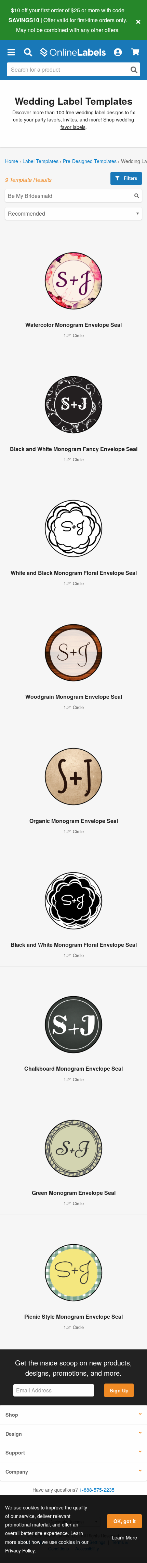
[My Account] (117, 52)
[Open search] (134, 69)
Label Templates (40, 161)
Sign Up (119, 1390)
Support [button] (15, 1452)
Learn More (124, 1537)
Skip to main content (25, 24)
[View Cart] (135, 52)
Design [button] (13, 1433)
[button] (11, 52)
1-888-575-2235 (97, 1489)
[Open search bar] (28, 52)
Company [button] (16, 1471)
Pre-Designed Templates (90, 161)
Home (11, 161)
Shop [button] (11, 1414)
